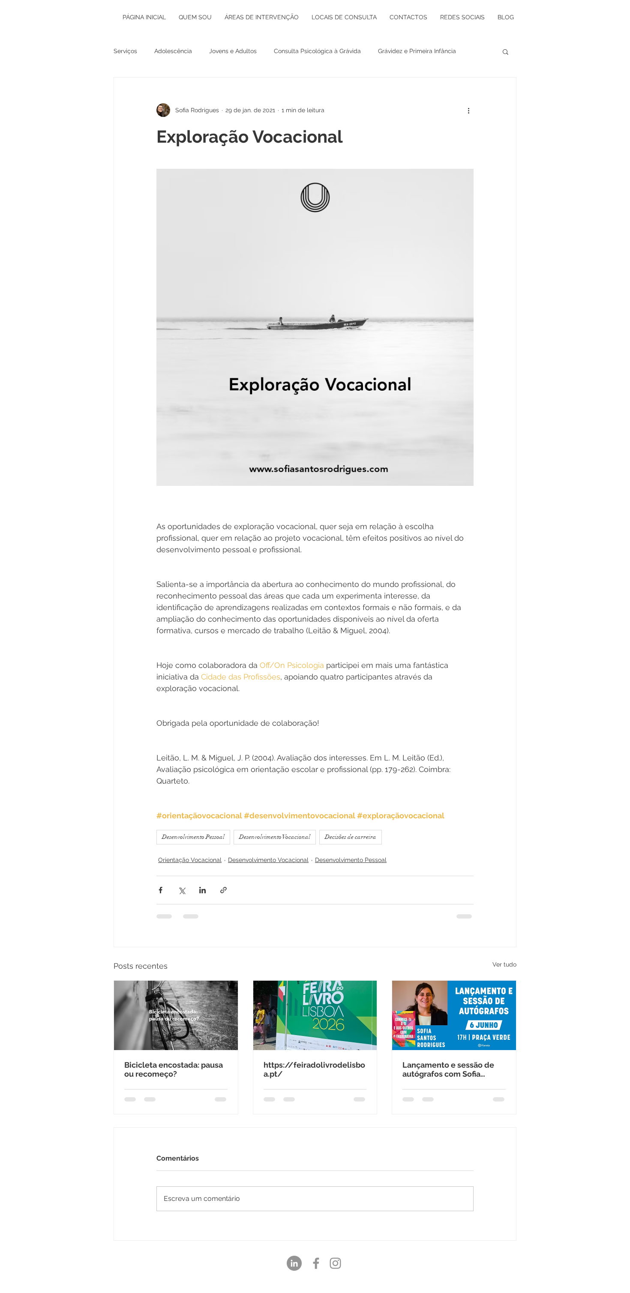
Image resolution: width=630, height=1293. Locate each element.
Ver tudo (504, 964)
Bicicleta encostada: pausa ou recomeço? (173, 1069)
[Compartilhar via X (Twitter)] (181, 890)
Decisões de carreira (350, 837)
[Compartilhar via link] (223, 890)
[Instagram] (335, 1263)
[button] (505, 51)
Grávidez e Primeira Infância (417, 51)
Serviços (125, 51)
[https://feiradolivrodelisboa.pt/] (315, 1015)
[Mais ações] (468, 110)
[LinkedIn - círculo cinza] (294, 1263)
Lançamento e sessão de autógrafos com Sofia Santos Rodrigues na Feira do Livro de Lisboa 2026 (450, 1069)
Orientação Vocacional (190, 859)
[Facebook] (316, 1263)
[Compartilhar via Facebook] (160, 890)
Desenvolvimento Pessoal (193, 837)
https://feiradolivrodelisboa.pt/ (314, 1069)
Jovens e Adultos (233, 51)
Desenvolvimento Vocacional (274, 837)
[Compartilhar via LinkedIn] (202, 890)
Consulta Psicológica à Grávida (317, 51)
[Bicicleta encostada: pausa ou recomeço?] (176, 1015)
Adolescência (173, 51)
